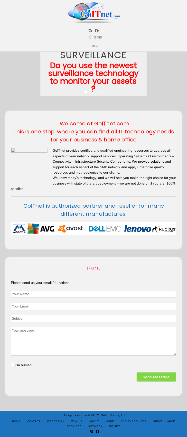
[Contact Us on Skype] (90, 30)
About (94, 421)
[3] (93, 92)
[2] (90, 92)
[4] (97, 92)
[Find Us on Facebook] (96, 30)
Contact (33, 421)
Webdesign (56, 421)
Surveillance (164, 421)
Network (95, 426)
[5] (101, 92)
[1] (86, 92)
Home (16, 421)
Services (74, 426)
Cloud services (133, 421)
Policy (114, 426)
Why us (77, 421)
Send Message (156, 377)
